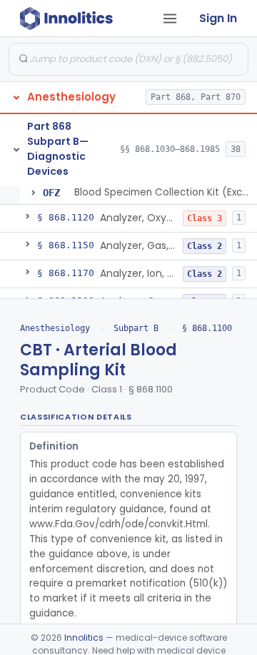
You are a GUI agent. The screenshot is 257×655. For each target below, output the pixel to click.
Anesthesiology (55, 328)
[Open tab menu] (170, 18)
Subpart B (136, 328)
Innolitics (84, 637)
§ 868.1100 (207, 328)
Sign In (218, 18)
